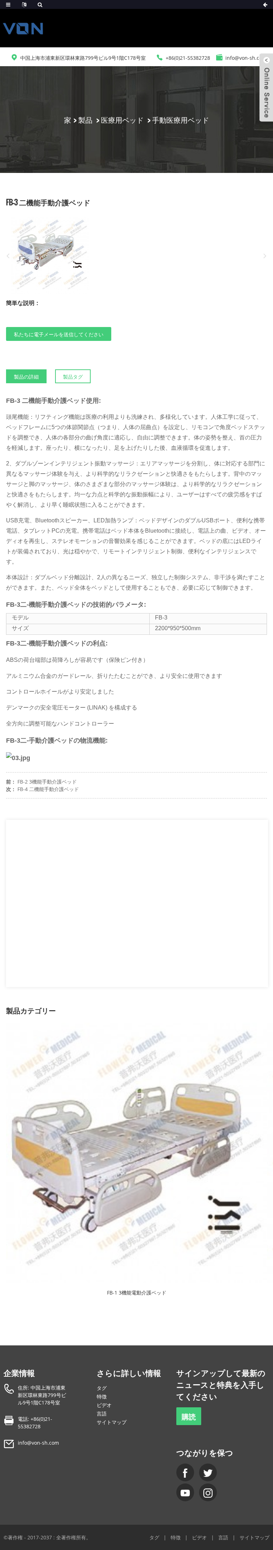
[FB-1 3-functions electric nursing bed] (136, 1153)
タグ (102, 1388)
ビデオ (104, 1405)
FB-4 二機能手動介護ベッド (48, 789)
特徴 (102, 1396)
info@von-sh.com (38, 1442)
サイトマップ (112, 1422)
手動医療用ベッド (180, 119)
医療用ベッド (122, 119)
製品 (85, 119)
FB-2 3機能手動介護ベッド (47, 781)
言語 (102, 1413)
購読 (189, 1416)
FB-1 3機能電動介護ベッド (136, 1292)
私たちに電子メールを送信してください (58, 334)
